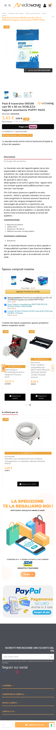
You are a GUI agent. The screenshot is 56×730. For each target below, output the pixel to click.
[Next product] (53, 16)
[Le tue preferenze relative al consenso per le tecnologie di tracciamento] (51, 725)
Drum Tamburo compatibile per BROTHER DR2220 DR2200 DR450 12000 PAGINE (27, 305)
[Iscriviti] (51, 656)
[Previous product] (52, 16)
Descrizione (9, 157)
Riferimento (6, 114)
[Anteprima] (25, 334)
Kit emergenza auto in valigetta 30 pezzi (14, 373)
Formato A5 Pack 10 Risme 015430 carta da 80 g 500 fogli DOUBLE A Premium (30, 312)
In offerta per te (10, 412)
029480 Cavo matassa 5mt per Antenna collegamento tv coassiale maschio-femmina (25, 460)
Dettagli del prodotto (15, 161)
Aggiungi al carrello (36, 725)
